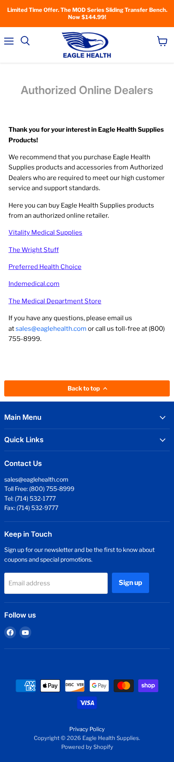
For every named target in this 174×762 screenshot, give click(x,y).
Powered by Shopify (87, 746)
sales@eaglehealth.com (51, 329)
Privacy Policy (87, 729)
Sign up (130, 583)
